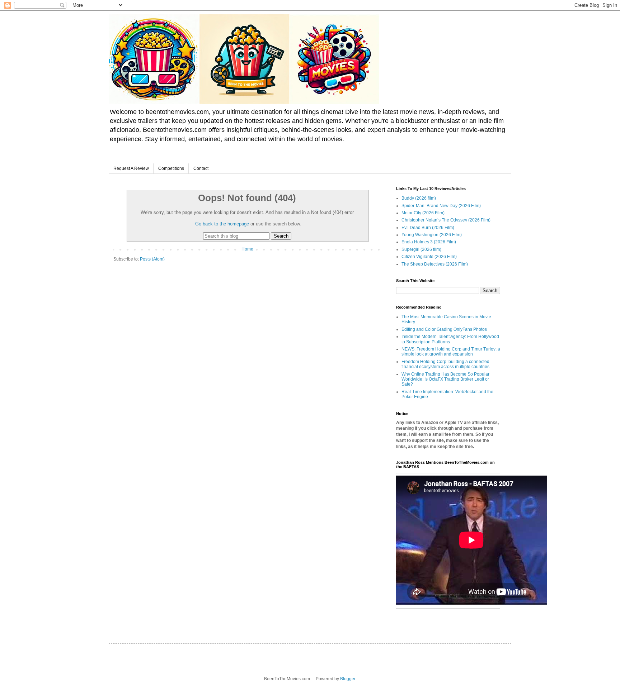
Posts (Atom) (152, 259)
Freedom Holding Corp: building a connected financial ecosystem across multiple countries (445, 364)
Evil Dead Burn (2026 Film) (427, 227)
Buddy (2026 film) (418, 198)
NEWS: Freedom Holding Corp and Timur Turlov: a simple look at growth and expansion (450, 352)
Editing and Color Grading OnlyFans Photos (444, 329)
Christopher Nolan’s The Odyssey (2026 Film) (445, 220)
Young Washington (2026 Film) (431, 234)
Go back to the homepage (222, 224)
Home (247, 249)
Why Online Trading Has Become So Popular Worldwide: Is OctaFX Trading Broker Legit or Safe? (445, 379)
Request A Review (131, 168)
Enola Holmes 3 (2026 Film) (428, 241)
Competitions (171, 168)
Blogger (347, 678)
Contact (200, 168)
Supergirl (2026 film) (421, 249)
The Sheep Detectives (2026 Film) (434, 264)
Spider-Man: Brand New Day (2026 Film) (441, 205)
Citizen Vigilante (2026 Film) (429, 256)
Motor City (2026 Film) (423, 212)
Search (281, 236)
